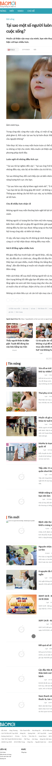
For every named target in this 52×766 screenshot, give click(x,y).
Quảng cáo (3, 758)
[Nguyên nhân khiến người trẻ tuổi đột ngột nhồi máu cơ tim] (21, 555)
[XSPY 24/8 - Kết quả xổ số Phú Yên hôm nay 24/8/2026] (21, 629)
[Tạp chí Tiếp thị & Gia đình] (37, 353)
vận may (25, 308)
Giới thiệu (3, 752)
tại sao (33, 308)
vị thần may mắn (14, 308)
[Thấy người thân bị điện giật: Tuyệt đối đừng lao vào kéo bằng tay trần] (19, 330)
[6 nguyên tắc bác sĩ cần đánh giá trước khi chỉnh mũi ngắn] (21, 580)
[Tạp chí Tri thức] (40, 450)
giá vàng (35, 739)
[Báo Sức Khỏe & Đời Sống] (41, 396)
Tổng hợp (24, 752)
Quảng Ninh (31, 733)
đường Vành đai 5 (7, 736)
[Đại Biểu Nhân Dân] (41, 680)
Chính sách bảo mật (5, 756)
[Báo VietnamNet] (41, 375)
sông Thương (13, 730)
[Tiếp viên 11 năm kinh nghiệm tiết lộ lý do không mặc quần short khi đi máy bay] (21, 477)
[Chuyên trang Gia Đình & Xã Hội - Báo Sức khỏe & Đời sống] (41, 649)
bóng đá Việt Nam (46, 739)
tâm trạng (19, 312)
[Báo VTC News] (42, 603)
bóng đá (22, 733)
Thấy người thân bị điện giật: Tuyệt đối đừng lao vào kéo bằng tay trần (17, 344)
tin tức (24, 736)
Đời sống (10, 19)
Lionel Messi (42, 736)
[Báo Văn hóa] (8, 350)
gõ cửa (11, 312)
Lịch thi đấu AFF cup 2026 (9, 733)
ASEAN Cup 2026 (6, 742)
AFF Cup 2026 (42, 733)
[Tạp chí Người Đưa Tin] (11, 49)
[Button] (17, 50)
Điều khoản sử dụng (5, 754)
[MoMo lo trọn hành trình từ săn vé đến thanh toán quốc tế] (21, 452)
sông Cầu (30, 742)
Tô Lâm (17, 736)
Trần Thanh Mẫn (25, 730)
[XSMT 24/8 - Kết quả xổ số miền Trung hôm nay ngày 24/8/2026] (21, 605)
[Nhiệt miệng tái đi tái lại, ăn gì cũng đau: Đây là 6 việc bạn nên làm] (21, 501)
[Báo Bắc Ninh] (41, 553)
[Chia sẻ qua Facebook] (8, 300)
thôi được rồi (42, 308)
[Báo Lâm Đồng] (41, 529)
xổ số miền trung (19, 742)
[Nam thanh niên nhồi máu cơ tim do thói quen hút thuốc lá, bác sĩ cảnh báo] (21, 705)
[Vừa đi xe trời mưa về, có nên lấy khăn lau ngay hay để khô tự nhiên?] (21, 377)
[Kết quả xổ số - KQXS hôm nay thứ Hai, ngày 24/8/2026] (21, 654)
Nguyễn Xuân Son (40, 742)
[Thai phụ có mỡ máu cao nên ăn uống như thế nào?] (21, 402)
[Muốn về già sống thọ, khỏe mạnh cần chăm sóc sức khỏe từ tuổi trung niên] (21, 426)
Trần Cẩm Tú (32, 736)
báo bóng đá (36, 730)
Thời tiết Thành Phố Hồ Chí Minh (11, 739)
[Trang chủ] (8, 4)
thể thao (27, 739)
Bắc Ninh (4, 730)
